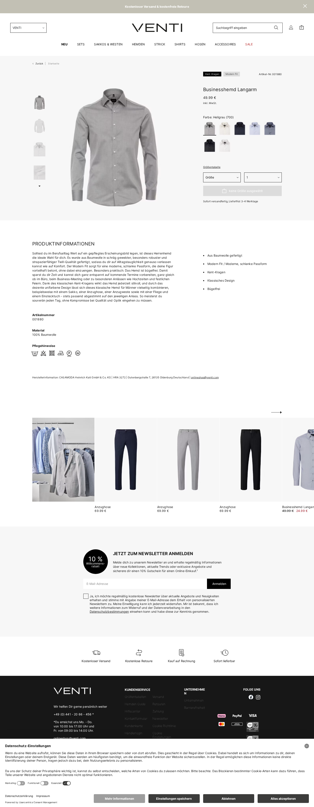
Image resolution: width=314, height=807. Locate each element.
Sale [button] (249, 44)
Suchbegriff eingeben (231, 28)
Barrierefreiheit (194, 707)
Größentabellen (135, 697)
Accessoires (225, 44)
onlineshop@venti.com (205, 377)
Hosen (200, 44)
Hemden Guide (135, 704)
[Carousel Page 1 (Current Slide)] (39, 102)
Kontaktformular (136, 718)
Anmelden (218, 584)
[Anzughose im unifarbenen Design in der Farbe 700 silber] (188, 459)
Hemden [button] (138, 44)
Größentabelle (211, 167)
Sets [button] (81, 44)
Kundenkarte (134, 726)
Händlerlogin (133, 733)
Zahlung (158, 711)
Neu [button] (64, 44)
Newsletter (160, 718)
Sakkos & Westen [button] (108, 44)
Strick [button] (159, 44)
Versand (158, 697)
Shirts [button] (180, 44)
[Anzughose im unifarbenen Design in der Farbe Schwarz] (251, 459)
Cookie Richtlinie (164, 726)
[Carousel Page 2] (39, 126)
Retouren (159, 704)
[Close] (305, 7)
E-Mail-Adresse (97, 584)
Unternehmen (194, 700)
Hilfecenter (132, 711)
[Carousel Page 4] (39, 172)
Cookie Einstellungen (162, 735)
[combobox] (28, 28)
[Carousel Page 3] (39, 149)
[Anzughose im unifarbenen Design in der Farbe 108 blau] (126, 459)
